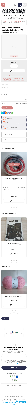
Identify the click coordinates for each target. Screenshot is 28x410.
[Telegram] (8, 113)
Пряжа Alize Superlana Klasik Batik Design (14, 179)
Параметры (8, 134)
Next (16, 208)
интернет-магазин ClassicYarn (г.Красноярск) (14, 16)
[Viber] (10, 113)
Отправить (14, 367)
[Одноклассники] (6, 113)
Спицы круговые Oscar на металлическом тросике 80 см (14, 244)
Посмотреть (20, 364)
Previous (5, 332)
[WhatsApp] (12, 113)
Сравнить (8, 108)
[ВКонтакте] (4, 113)
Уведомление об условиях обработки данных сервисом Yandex (14, 402)
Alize (25, 91)
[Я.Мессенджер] (2, 113)
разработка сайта (14, 396)
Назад (5, 318)
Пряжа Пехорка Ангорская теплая (14, 296)
